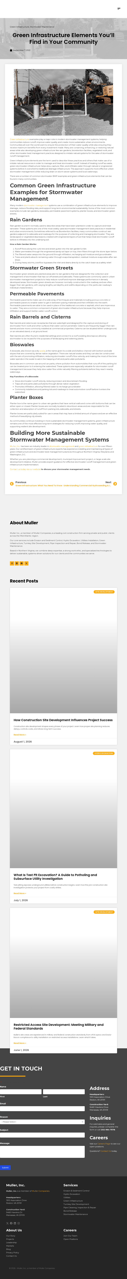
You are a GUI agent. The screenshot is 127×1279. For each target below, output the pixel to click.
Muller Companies (40, 1191)
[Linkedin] (17, 563)
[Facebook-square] (21, 563)
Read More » (20, 735)
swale (42, 351)
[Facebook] (11, 1223)
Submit (5, 1168)
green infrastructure (88, 446)
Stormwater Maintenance (42, 27)
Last (45, 1096)
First (2, 1096)
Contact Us (106, 1151)
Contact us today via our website (25, 469)
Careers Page (103, 1144)
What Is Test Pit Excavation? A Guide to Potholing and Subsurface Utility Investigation (55, 877)
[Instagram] (12, 563)
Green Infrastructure (19, 27)
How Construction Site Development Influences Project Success (63, 720)
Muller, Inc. (15, 446)
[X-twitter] (26, 563)
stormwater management (36, 205)
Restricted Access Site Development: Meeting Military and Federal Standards (59, 1027)
